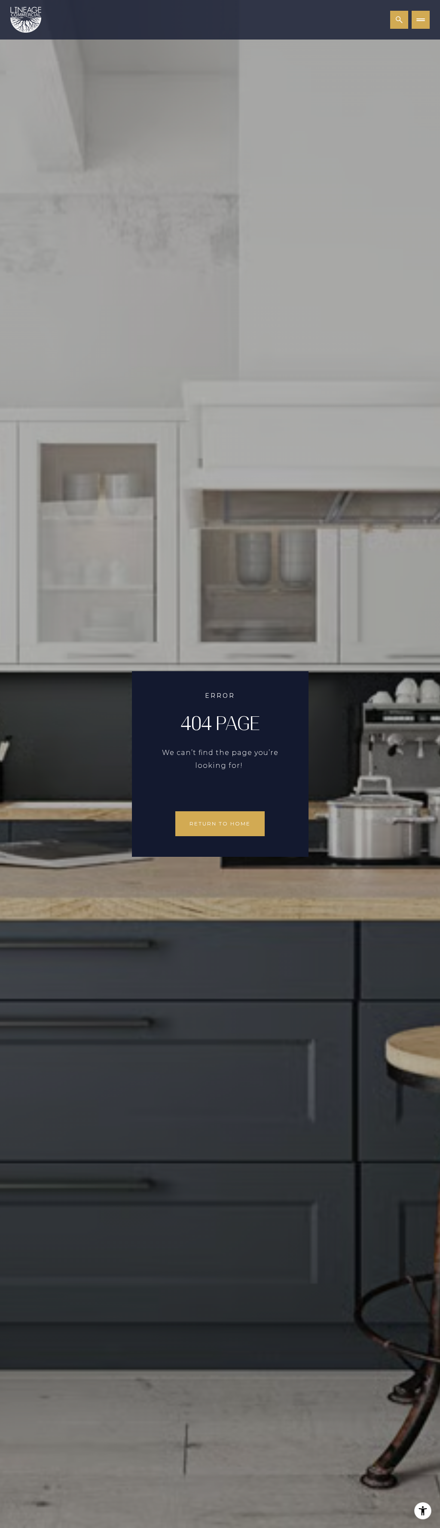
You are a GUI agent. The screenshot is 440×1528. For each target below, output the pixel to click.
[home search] (399, 20)
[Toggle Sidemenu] (421, 20)
